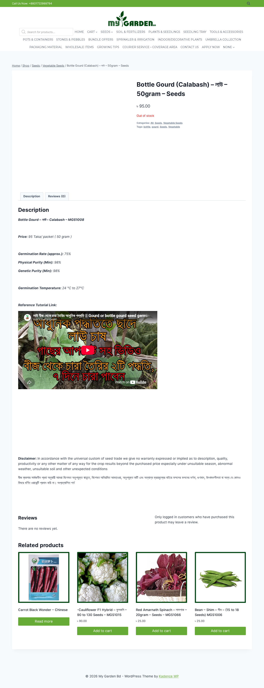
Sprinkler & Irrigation (135, 39)
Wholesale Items (79, 47)
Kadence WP (169, 676)
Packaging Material (45, 47)
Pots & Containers (38, 39)
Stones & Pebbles (70, 39)
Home (79, 32)
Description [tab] (31, 196)
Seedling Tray (194, 32)
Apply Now (211, 47)
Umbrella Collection (223, 39)
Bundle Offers (100, 39)
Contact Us (190, 47)
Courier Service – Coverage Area (150, 47)
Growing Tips (108, 47)
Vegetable (174, 126)
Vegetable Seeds (173, 122)
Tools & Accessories (226, 32)
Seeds (158, 122)
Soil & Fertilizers (130, 32)
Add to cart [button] (102, 631)
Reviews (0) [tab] (57, 196)
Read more (44, 621)
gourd (155, 126)
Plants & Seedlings (164, 32)
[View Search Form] (248, 3)
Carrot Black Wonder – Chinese (43, 610)
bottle (147, 126)
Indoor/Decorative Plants (180, 39)
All (152, 122)
